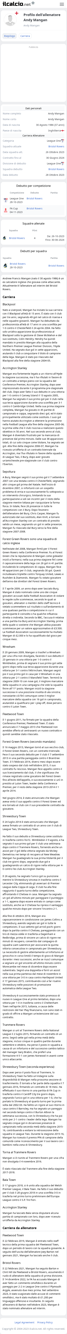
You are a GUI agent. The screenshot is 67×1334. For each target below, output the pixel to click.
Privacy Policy (45, 1322)
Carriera (25, 36)
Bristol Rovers (56, 146)
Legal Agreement (24, 1322)
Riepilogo (9, 36)
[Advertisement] (33, 73)
